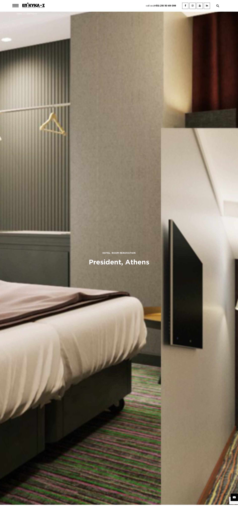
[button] (217, 5)
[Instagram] (192, 6)
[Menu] (15, 6)
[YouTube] (200, 6)
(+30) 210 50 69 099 (164, 6)
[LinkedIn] (207, 6)
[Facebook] (185, 6)
